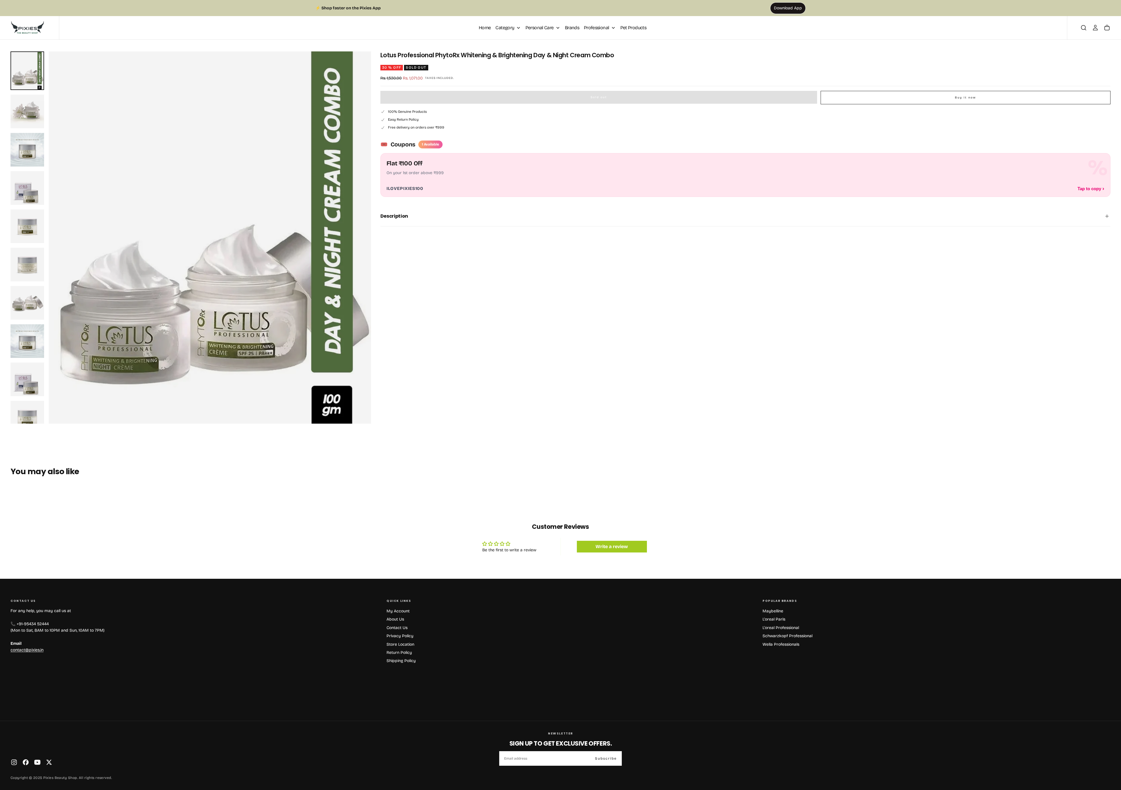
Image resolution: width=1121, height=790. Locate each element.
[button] (1083, 27)
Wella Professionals (781, 644)
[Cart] (1106, 27)
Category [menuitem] (504, 27)
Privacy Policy (400, 635)
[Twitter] (49, 762)
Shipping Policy (401, 660)
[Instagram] (14, 762)
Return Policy (399, 652)
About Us (395, 619)
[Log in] (1095, 27)
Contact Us (397, 627)
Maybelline (773, 611)
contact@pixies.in (27, 649)
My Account (398, 611)
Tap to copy (1091, 188)
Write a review (612, 546)
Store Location (400, 644)
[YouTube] (37, 762)
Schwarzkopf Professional (787, 635)
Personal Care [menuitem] (539, 27)
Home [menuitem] (485, 27)
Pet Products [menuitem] (633, 27)
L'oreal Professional (781, 627)
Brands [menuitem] (572, 27)
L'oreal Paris (774, 619)
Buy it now (965, 97)
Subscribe (606, 758)
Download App (788, 8)
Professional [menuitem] (596, 27)
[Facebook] (25, 762)
